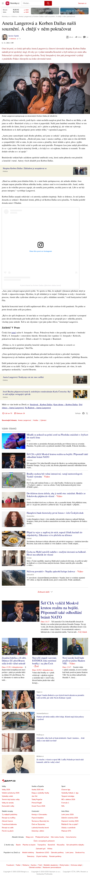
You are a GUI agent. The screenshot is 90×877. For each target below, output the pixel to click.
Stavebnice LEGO (42, 852)
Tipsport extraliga (67, 796)
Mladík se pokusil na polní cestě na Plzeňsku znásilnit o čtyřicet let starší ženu (57, 436)
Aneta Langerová (24, 420)
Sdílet (80, 37)
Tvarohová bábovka (9, 824)
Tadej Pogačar (37, 799)
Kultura (5, 171)
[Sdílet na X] (87, 413)
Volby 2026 (6, 789)
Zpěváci (43, 420)
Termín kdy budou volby (11, 799)
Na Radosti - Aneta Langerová (38, 407)
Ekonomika (30, 516)
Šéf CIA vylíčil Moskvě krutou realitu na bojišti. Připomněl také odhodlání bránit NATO (57, 456)
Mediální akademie (51, 865)
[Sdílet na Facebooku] (83, 413)
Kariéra (33, 865)
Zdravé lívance (7, 821)
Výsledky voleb (7, 796)
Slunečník (51, 845)
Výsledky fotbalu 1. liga (69, 793)
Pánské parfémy (55, 856)
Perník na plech (7, 831)
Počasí (29, 480)
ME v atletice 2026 (68, 799)
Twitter (18, 865)
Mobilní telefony (28, 852)
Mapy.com (30, 837)
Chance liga (65, 789)
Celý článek (82, 632)
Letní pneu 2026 (67, 814)
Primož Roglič (37, 803)
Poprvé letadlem (38, 818)
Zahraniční (30, 575)
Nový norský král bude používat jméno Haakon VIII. (73, 660)
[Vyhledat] (48, 3)
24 (87, 37)
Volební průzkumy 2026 (10, 793)
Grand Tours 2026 (38, 806)
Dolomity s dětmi (38, 831)
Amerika (29, 460)
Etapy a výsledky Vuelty (40, 793)
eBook (71, 37)
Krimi (28, 441)
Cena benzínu (71, 837)
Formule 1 (65, 803)
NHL (63, 806)
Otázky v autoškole (68, 828)
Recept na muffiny (8, 818)
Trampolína (41, 845)
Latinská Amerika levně (40, 828)
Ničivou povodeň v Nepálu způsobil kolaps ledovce (51, 571)
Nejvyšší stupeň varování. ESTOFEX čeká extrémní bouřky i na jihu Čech (44, 660)
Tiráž (40, 865)
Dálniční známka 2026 (69, 818)
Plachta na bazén (29, 845)
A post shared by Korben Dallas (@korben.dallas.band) (40, 285)
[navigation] (3, 3)
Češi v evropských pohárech (44, 841)
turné (13, 332)
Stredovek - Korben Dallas (41, 404)
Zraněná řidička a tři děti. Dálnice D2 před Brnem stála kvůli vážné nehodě (14, 660)
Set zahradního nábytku (75, 845)
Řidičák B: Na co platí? (69, 824)
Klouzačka (60, 845)
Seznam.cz (82, 3)
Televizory (30, 856)
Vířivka (49, 849)
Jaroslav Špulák (13, 36)
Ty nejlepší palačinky (9, 814)
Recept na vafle (7, 828)
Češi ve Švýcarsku (38, 824)
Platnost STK (66, 831)
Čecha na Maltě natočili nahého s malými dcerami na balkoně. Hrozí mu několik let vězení (56, 553)
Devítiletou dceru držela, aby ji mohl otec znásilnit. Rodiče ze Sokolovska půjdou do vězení (56, 495)
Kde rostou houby (57, 837)
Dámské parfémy (57, 852)
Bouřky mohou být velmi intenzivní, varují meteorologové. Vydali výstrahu (55, 475)
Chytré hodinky (41, 856)
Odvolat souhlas (35, 867)
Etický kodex (64, 865)
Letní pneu (69, 852)
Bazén (18, 845)
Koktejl (29, 538)
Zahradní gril (40, 849)
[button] (45, 88)
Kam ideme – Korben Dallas (65, 404)
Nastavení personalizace (52, 867)
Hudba (35, 420)
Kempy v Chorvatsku (39, 814)
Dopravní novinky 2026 (70, 821)
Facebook (10, 865)
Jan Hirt (34, 796)
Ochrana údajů (76, 865)
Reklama (25, 865)
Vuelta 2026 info (38, 789)
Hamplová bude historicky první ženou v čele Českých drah (55, 512)
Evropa (29, 558)
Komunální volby (8, 806)
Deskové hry (80, 852)
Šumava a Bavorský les (40, 821)
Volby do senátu (8, 803)
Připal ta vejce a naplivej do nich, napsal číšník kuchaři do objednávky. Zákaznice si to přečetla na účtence (54, 534)
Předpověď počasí (42, 837)
